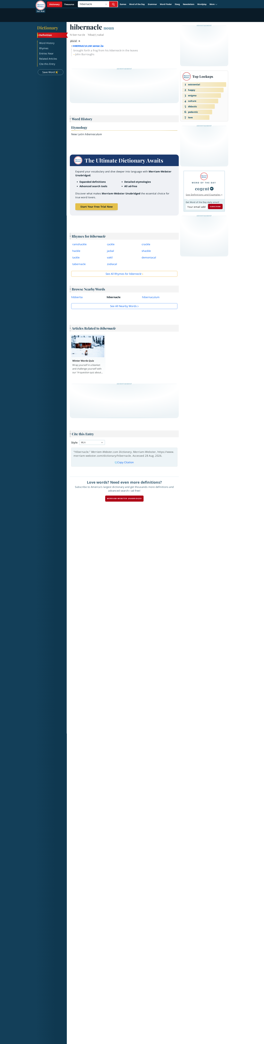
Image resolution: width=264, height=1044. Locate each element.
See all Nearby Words (123, 306)
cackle (111, 244)
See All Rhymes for (123, 274)
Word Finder (166, 4)
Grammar (152, 4)
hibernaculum (151, 297)
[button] (213, 4)
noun (109, 28)
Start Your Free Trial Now (96, 206)
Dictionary (47, 27)
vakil (110, 257)
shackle (146, 251)
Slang (177, 4)
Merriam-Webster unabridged (124, 498)
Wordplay (202, 4)
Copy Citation (125, 462)
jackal (110, 251)
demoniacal (149, 257)
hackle (76, 251)
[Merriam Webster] (204, 176)
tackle (76, 257)
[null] (212, 188)
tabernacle (79, 264)
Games (123, 4)
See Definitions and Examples (203, 194)
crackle (146, 244)
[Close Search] (106, 4)
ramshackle (79, 244)
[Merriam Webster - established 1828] (40, 3)
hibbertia (77, 297)
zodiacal (112, 264)
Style (74, 442)
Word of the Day (137, 4)
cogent (202, 188)
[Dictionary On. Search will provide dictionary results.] (62, 4)
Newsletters (188, 4)
